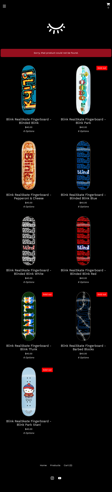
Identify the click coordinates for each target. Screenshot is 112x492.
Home (43, 465)
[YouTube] (59, 478)
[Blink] (56, 26)
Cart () (68, 465)
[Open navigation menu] (4, 6)
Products (55, 465)
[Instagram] (52, 478)
